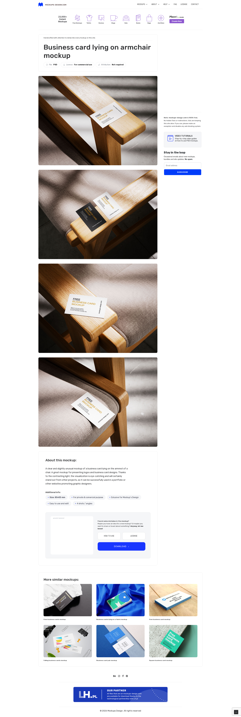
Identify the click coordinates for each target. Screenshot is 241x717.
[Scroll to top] (236, 712)
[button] (68, 600)
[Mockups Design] (52, 4)
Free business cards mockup (55, 619)
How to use (109, 536)
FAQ (175, 4)
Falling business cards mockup (55, 660)
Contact (195, 4)
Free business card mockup (159, 619)
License (184, 4)
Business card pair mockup (106, 660)
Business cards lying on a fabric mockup (111, 619)
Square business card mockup (160, 660)
